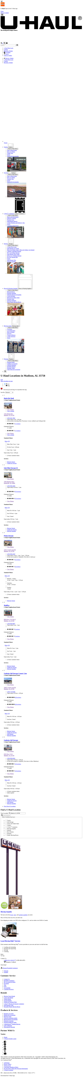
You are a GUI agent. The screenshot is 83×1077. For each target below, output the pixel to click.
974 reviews (18, 491)
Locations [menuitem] (7, 52)
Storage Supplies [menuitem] (11, 261)
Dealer (5, 1037)
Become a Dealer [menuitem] (8, 51)
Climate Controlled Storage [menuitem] (14, 251)
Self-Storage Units (8, 1005)
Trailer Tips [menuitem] (10, 153)
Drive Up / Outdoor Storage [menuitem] (14, 255)
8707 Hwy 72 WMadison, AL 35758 (9, 754)
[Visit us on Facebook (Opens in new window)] (5, 1042)
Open (2, 11)
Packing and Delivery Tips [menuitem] (16, 222)
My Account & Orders (9, 982)
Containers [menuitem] (9, 213)
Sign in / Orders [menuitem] (9, 58)
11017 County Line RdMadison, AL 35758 (10, 550)
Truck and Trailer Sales (13, 823)
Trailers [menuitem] (6, 147)
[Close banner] (2, 1)
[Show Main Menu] (2, 15)
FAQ (5, 986)
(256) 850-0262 (11, 758)
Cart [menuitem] (7, 54)
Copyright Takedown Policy (11, 1067)
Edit (2, 379)
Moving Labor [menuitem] (8, 326)
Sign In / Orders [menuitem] (8, 55)
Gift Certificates (8, 1025)
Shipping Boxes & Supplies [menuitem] (14, 294)
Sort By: (3, 392)
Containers (19, 213)
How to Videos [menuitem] (11, 151)
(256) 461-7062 (11, 418)
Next (5, 806)
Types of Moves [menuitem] (11, 335)
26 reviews (17, 559)
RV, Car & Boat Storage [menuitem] (13, 253)
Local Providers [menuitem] (11, 330)
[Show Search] (4, 43)
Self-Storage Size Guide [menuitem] (13, 254)
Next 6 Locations (11, 806)
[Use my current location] (10, 813)
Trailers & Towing (12, 463)
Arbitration (6, 1062)
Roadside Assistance (9, 980)
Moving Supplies (11, 531)
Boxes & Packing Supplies (25, 288)
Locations (8, 1070)
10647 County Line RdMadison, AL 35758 (10, 688)
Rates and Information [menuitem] (12, 217)
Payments (6, 983)
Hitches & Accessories (9, 1015)
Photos (10, 409)
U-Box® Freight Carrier (10, 1038)
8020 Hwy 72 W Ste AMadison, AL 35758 (10, 620)
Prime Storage (8, 536)
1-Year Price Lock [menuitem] (8, 48)
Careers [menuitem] (6, 49)
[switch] (41, 384)
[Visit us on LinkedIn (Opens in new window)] (5, 1049)
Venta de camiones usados (10, 1018)
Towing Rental (8, 1000)
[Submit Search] (17, 45)
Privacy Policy (7, 1064)
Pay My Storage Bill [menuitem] (12, 257)
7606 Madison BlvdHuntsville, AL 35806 (9, 482)
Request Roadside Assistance (10, 968)
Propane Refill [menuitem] (11, 362)
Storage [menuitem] (6, 243)
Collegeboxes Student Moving (12, 1024)
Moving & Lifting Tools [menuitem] (13, 297)
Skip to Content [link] (5, 12)
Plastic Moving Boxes (12, 835)
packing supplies (23, 915)
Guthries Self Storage (11, 740)
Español (6, 972)
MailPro (6, 605)
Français (6, 970)
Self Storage (10, 734)
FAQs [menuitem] (8, 154)
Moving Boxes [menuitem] (11, 291)
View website (10, 411)
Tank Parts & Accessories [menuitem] (13, 369)
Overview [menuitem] (9, 329)
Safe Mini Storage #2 (11, 468)
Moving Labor (15, 326)
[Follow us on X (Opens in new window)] (5, 1052)
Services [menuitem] (9, 333)
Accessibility (7, 988)
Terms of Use (7, 1065)
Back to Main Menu (13, 148)
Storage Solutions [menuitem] (11, 300)
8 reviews (17, 629)
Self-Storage (10, 822)
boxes (11, 915)
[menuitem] (44, 176)
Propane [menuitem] (6, 359)
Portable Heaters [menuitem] (11, 366)
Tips (5, 985)
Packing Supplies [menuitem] (11, 293)
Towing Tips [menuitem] (10, 179)
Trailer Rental (7, 999)
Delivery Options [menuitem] (11, 218)
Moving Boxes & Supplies (11, 1019)
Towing (6, 172)
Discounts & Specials (9, 1027)
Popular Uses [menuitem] (10, 220)
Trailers (10, 147)
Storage (11, 243)
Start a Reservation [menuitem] (12, 150)
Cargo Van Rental (8, 997)
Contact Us (7, 979)
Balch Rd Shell (9, 398)
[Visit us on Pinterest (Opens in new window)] (5, 1047)
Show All (7, 441)
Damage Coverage (8, 1021)
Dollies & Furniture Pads (10, 1002)
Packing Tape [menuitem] (10, 299)
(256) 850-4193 (11, 554)
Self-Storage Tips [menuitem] (11, 260)
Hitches (9, 830)
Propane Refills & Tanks (10, 1022)
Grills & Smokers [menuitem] (11, 365)
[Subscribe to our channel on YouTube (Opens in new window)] (5, 1054)
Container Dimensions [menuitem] (13, 225)
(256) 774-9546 (11, 691)
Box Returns (10, 832)
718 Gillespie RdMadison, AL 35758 (9, 414)
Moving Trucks (11, 462)
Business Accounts (9, 1013)
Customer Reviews (9, 989)
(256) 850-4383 (11, 486)
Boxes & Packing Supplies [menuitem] (11, 288)
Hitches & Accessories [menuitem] (13, 156)
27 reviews (17, 423)
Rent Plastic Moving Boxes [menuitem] (14, 302)
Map (8, 385)
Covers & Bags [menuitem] (11, 296)
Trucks (9, 820)
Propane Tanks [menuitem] (11, 368)
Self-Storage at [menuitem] (13, 248)
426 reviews (18, 697)
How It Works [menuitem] (10, 332)
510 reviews (18, 764)
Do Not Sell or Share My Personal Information (16, 1068)
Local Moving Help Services (10, 941)
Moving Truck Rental (9, 996)
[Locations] (6, 43)
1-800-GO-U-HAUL (10, 960)
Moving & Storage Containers (14, 1004)
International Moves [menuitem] (12, 221)
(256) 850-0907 (11, 623)
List (8, 384)
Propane (11, 359)
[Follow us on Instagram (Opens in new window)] (5, 1045)
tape (15, 915)
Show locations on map (7, 381)
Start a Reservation (12, 176)
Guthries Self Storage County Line (15, 673)
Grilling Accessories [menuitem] (12, 363)
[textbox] (18, 813)
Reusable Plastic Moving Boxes (12, 1006)
